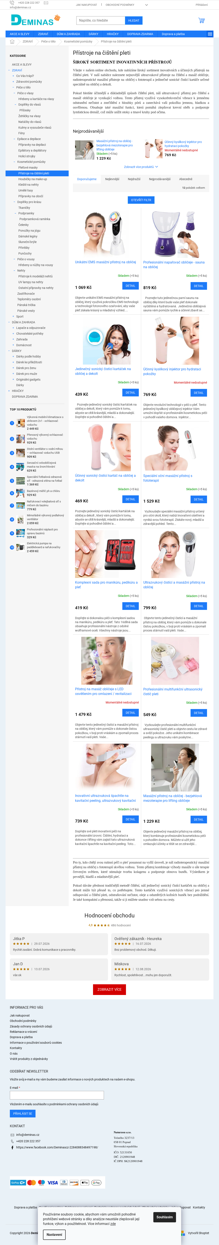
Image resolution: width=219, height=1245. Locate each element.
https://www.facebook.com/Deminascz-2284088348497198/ (57, 1147)
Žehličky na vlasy (29, 116)
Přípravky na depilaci (32, 144)
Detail (130, 285)
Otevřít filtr (141, 200)
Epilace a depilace (29, 139)
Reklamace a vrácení (23, 1031)
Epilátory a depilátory (32, 150)
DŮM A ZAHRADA (23, 322)
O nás (14, 1053)
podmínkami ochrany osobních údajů (73, 1104)
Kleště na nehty (28, 184)
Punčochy (25, 253)
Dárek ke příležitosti (29, 362)
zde (113, 1224)
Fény (21, 133)
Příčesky (25, 110)
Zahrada (22, 339)
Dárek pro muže (26, 373)
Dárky (20, 385)
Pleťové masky (28, 167)
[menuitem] (20, 34)
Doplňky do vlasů (29, 104)
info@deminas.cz (27, 1134)
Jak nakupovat (86, 4)
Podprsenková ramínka (34, 219)
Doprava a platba (21, 1037)
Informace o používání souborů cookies (36, 1042)
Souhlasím (165, 1217)
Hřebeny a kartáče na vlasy (36, 99)
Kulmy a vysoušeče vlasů (34, 127)
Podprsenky (26, 213)
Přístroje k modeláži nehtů (35, 276)
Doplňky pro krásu (29, 202)
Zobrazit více (109, 989)
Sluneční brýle (27, 242)
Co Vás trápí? (25, 76)
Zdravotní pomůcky (29, 81)
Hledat (133, 20)
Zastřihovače (26, 293)
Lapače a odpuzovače (30, 328)
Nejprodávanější (159, 179)
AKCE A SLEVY (21, 64)
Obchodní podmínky (120, 4)
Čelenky (23, 225)
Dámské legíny (27, 236)
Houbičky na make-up (32, 179)
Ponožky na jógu (29, 230)
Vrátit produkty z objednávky (29, 1059)
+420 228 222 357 (28, 1141)
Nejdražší (134, 179)
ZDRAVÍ (17, 70)
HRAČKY (18, 391)
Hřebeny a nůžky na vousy (35, 265)
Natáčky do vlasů (29, 122)
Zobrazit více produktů (139, 167)
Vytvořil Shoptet (198, 1233)
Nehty (21, 270)
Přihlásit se (22, 1113)
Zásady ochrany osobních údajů (31, 1026)
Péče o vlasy (25, 93)
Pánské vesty (26, 310)
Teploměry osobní (29, 299)
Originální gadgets (28, 379)
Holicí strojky (26, 156)
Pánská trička (26, 305)
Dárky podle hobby (28, 356)
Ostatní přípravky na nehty (35, 288)
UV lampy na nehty (30, 282)
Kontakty (16, 1048)
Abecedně (185, 179)
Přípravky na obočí (30, 196)
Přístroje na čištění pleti (33, 173)
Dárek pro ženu (26, 368)
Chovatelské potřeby (29, 333)
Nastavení (54, 1235)
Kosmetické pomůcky (31, 161)
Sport (20, 316)
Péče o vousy (26, 259)
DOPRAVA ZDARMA (25, 396)
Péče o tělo (23, 87)
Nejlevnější (112, 179)
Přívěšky (24, 247)
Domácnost (24, 345)
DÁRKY (16, 351)
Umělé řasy (25, 190)
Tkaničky (24, 207)
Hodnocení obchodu (109, 915)
